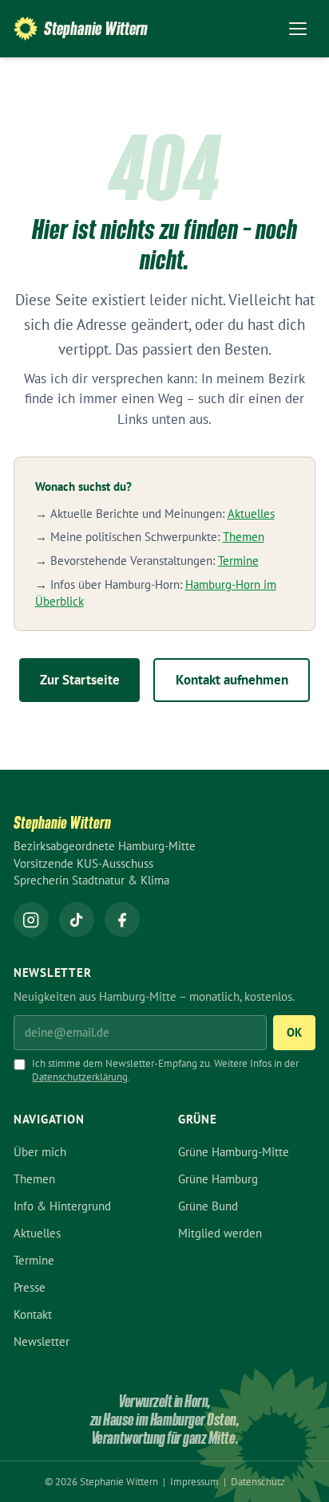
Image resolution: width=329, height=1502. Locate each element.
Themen (243, 536)
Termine (238, 560)
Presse (30, 1287)
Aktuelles (251, 513)
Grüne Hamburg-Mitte (233, 1151)
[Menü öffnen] (297, 28)
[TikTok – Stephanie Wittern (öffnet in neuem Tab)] (76, 919)
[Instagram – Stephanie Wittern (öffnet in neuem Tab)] (31, 919)
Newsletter (41, 1341)
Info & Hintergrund (62, 1206)
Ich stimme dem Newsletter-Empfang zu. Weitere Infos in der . (165, 1070)
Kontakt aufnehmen (232, 679)
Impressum (195, 1481)
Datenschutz (258, 1481)
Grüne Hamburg (218, 1178)
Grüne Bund (208, 1206)
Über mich (40, 1151)
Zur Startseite (80, 679)
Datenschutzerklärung (80, 1077)
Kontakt (33, 1314)
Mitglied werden (220, 1233)
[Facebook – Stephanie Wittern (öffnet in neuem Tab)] (122, 919)
